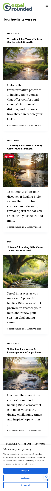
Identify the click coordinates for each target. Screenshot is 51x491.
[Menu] (47, 6)
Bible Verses (13, 33)
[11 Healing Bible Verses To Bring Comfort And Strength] (25, 63)
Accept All (25, 470)
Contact (40, 444)
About (27, 444)
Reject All (25, 485)
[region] (25, 468)
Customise (25, 478)
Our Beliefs (13, 444)
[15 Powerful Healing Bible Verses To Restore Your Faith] (25, 272)
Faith (9, 242)
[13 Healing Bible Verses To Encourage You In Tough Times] (25, 373)
